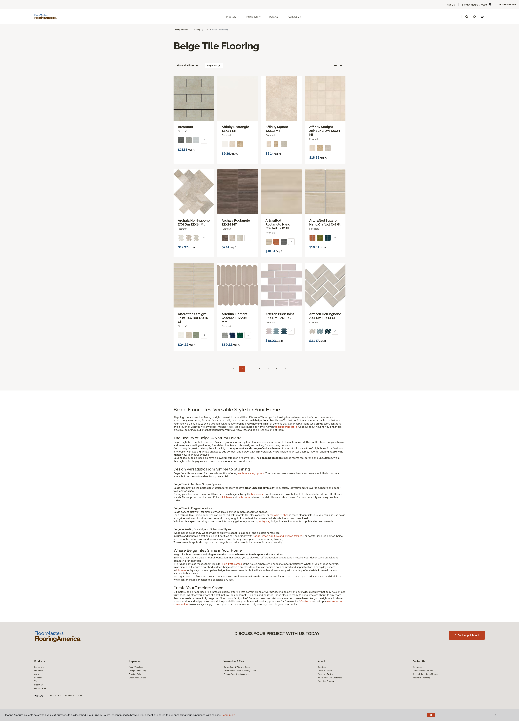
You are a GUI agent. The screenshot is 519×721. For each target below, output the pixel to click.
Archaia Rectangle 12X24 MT (236, 222)
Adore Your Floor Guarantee (330, 678)
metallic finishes (279, 515)
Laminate (38, 678)
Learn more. (229, 715)
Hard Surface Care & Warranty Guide (240, 671)
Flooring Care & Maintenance (236, 674)
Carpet (37, 674)
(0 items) (482, 16)
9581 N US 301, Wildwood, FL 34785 (66, 696)
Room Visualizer (136, 667)
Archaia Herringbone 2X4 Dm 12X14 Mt (193, 222)
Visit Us (450, 4)
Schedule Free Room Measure (426, 674)
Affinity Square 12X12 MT (276, 129)
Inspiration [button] (252, 16)
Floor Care (38, 685)
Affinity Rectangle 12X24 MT (235, 129)
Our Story (322, 667)
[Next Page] (285, 369)
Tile (206, 30)
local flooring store (286, 426)
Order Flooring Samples (423, 671)
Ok (431, 715)
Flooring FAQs (135, 674)
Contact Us (294, 16)
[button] (467, 16)
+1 (204, 238)
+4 (291, 242)
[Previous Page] (233, 369)
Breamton (185, 127)
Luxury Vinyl (39, 667)
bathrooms (244, 497)
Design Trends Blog (137, 671)
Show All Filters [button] (185, 65)
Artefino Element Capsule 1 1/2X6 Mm (234, 318)
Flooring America (181, 30)
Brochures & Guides (137, 678)
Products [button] (231, 16)
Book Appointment (468, 635)
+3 (248, 335)
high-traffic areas (232, 564)
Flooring (196, 30)
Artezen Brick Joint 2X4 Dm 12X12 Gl (279, 316)
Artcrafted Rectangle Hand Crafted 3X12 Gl (277, 224)
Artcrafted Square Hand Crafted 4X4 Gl (324, 222)
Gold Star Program (326, 681)
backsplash (257, 494)
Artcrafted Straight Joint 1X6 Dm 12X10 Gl (193, 318)
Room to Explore (325, 671)
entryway (264, 521)
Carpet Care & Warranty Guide (237, 667)
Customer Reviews (326, 674)
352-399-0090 (507, 4)
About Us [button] (273, 16)
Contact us (306, 601)
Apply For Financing (421, 678)
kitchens (227, 497)
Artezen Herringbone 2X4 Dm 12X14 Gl (325, 316)
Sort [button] (336, 65)
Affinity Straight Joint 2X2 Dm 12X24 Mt (324, 131)
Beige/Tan (212, 65)
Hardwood (39, 671)
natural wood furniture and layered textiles (277, 536)
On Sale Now (40, 688)
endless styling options (251, 473)
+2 (204, 140)
